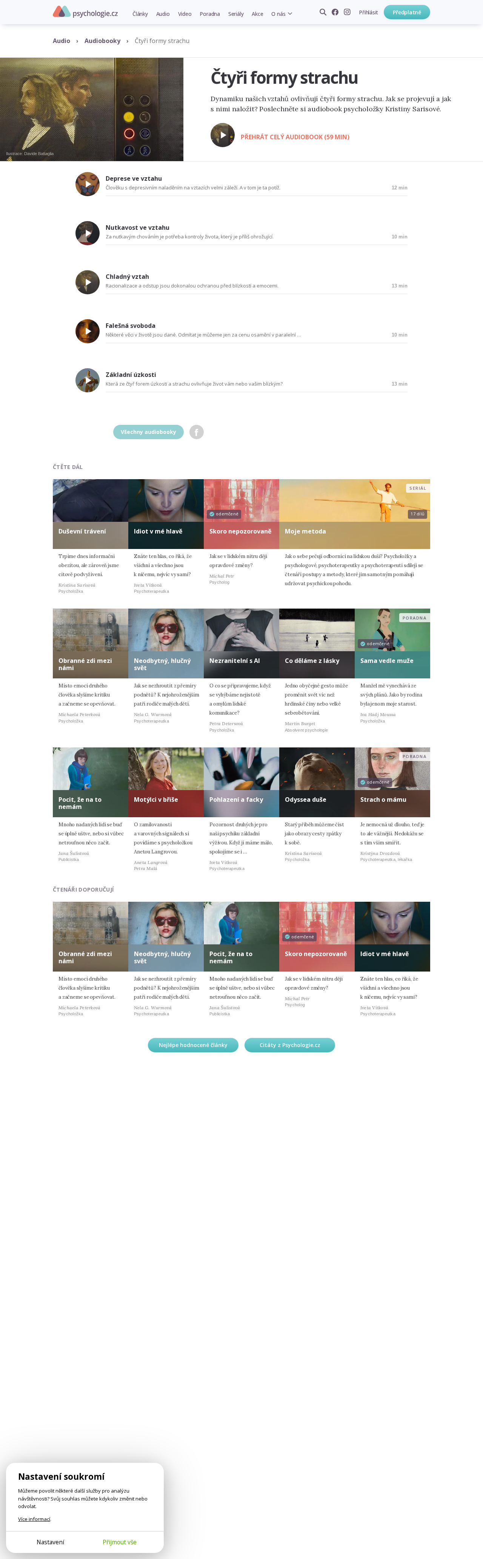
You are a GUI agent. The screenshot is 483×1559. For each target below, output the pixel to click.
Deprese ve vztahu (134, 178)
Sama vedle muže (387, 661)
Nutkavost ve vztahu (137, 227)
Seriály (235, 13)
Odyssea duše (305, 799)
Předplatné (407, 12)
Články (140, 13)
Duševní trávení (82, 531)
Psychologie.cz (85, 11)
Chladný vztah (127, 277)
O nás (278, 13)
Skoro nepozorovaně (240, 531)
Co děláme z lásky (312, 661)
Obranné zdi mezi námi (85, 664)
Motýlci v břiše (156, 799)
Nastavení (50, 1542)
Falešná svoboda (130, 326)
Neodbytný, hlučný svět (162, 664)
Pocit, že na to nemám (80, 803)
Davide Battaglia (39, 153)
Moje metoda (305, 531)
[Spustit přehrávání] (223, 135)
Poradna (210, 13)
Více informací (34, 1519)
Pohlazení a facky (236, 799)
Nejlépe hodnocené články (193, 1045)
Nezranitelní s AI (234, 661)
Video (185, 13)
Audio (163, 13)
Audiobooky (102, 41)
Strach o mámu (383, 799)
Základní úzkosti (131, 375)
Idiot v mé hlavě (158, 531)
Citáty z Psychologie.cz (290, 1045)
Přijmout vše (120, 1542)
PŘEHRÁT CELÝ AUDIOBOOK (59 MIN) (295, 137)
